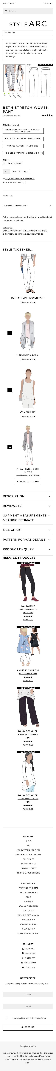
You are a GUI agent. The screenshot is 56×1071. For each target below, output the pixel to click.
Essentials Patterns (29, 231)
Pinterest (30, 958)
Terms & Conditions (28, 873)
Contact (30, 949)
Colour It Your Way (29, 933)
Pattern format (11, 125)
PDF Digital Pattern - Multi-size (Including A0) (22, 131)
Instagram (30, 963)
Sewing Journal (29, 924)
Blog (28, 897)
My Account (9, 4)
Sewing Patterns (35, 234)
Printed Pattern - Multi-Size (22, 146)
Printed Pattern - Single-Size (22, 153)
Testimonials (28, 864)
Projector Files (28, 892)
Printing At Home (28, 888)
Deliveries (28, 859)
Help (28, 841)
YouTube (30, 967)
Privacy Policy (29, 868)
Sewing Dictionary (28, 915)
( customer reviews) (11, 115)
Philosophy (28, 920)
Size (6, 160)
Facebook (30, 953)
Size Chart (29, 911)
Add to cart (20, 171)
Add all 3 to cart (28, 481)
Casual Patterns (10, 231)
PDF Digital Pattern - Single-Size (22, 139)
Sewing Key (28, 929)
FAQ (29, 845)
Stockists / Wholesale (28, 854)
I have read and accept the (29, 1018)
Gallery (28, 902)
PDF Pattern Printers (29, 850)
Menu (11, 32)
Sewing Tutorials (28, 906)
